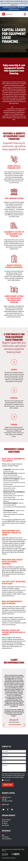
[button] (24, 725)
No (17, 5)
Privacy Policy (5, 837)
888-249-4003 (21, 7)
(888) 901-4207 (5, 804)
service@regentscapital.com (9, 7)
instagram (7, 809)
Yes (15, 5)
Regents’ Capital (7, 107)
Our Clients (4, 823)
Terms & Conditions (7, 839)
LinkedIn (12, 809)
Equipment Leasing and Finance (13, 108)
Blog (3, 835)
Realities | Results (6, 820)
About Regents (5, 825)
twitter (3, 809)
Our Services (5, 822)
